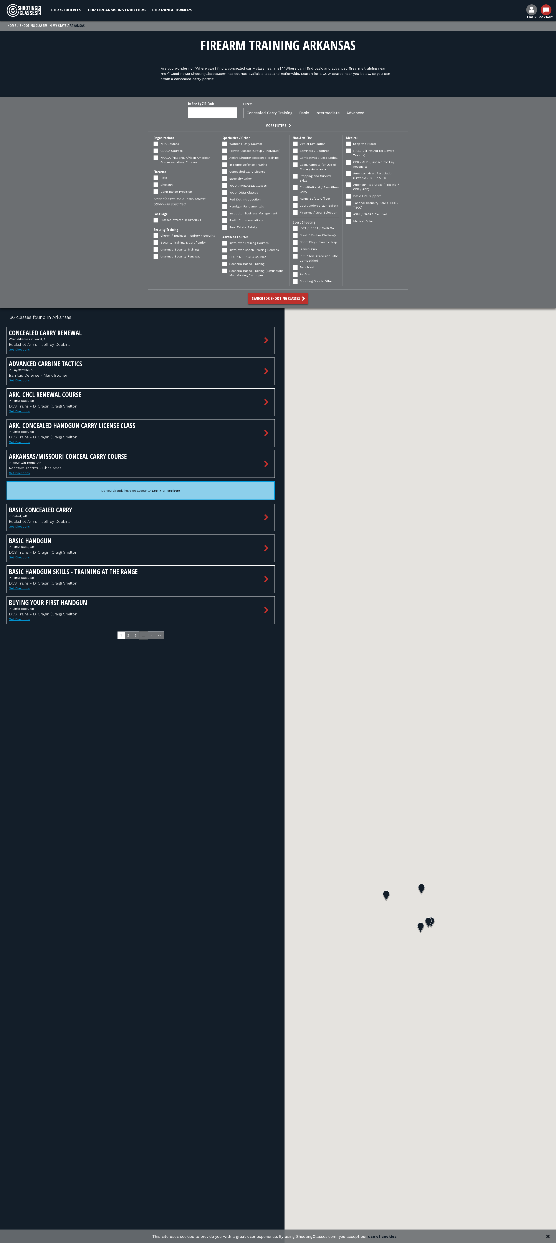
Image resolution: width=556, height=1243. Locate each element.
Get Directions (19, 349)
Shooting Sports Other (316, 281)
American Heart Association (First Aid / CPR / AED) (373, 176)
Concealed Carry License (247, 171)
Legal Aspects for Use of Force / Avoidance (318, 167)
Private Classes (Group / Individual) (254, 150)
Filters (248, 104)
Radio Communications (246, 220)
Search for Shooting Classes (276, 298)
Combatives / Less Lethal (319, 157)
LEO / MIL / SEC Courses (247, 257)
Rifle (164, 177)
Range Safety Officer (315, 198)
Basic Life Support (367, 196)
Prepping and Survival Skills (315, 178)
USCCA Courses (172, 150)
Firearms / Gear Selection (318, 212)
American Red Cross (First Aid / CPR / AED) (376, 187)
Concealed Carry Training (270, 113)
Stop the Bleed (364, 143)
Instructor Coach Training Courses (254, 250)
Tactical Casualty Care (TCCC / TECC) (376, 205)
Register (173, 490)
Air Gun (305, 274)
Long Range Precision (176, 191)
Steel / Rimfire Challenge (318, 235)
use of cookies (382, 1236)
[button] (278, 126)
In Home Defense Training (248, 164)
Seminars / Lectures (314, 150)
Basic (304, 113)
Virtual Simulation (313, 143)
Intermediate (328, 113)
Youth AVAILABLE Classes (248, 185)
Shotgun (167, 184)
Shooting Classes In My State (43, 25)
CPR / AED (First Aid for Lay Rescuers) (373, 164)
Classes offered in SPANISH (181, 220)
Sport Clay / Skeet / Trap (318, 242)
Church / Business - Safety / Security (188, 235)
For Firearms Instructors (117, 10)
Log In (156, 490)
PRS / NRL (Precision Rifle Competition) (319, 258)
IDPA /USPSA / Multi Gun (318, 228)
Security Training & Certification (184, 242)
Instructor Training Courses (249, 243)
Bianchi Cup (308, 249)
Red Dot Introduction (245, 199)
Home (12, 25)
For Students (66, 10)
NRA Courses (170, 143)
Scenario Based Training (247, 264)
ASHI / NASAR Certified (370, 214)
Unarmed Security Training (180, 249)
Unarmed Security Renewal (180, 256)
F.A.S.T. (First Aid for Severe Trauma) (373, 153)
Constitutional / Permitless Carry (319, 189)
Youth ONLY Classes (243, 192)
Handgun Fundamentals (246, 206)
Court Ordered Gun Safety (319, 205)
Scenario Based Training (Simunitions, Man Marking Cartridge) (256, 273)
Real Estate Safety (243, 227)
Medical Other (363, 221)
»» (159, 635)
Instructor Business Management (253, 213)
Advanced (355, 113)
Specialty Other (240, 178)
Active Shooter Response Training (254, 157)
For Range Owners (172, 10)
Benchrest (307, 267)
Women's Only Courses (246, 143)
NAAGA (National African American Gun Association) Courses (185, 160)
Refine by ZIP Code (201, 103)
